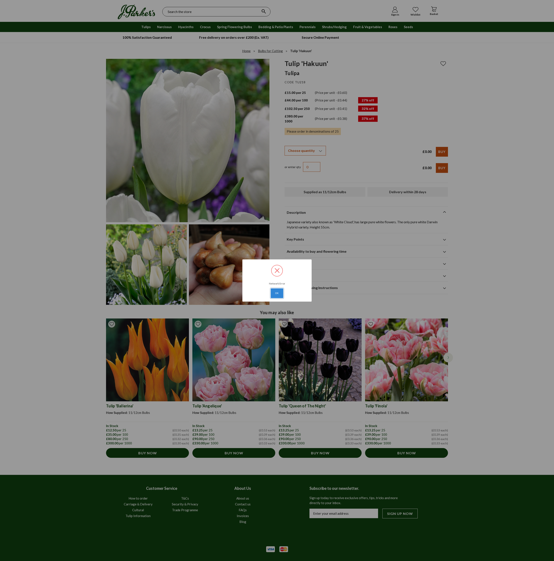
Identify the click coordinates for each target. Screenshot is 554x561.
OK (277, 293)
